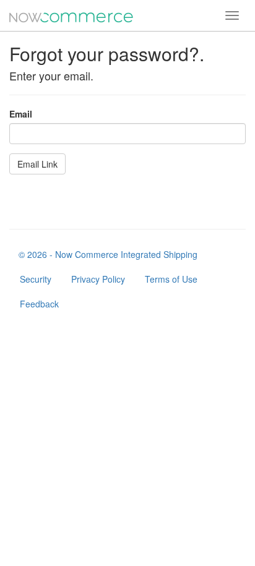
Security (35, 279)
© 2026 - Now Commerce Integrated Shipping (108, 254)
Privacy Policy (98, 279)
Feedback (39, 304)
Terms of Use (171, 279)
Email (20, 114)
